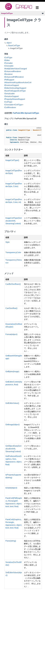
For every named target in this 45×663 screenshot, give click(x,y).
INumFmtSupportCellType (15, 91)
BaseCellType (14, 46)
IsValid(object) (11, 488)
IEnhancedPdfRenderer (14, 77)
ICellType (8, 58)
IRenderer (8, 74)
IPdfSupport (9, 80)
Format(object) (11, 334)
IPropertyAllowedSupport (14, 99)
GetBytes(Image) (12, 372)
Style (7, 242)
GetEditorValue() (12, 403)
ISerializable (9, 94)
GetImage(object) (12, 425)
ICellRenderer (10, 107)
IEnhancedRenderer (12, 71)
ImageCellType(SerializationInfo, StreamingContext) (13, 221)
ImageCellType (7, 13)
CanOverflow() (11, 308)
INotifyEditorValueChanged (15, 69)
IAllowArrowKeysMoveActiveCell (17, 83)
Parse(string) (10, 541)
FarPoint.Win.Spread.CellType (26, 113)
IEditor (7, 60)
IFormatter (8, 63)
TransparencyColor (13, 252)
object (8, 43)
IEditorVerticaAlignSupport (15, 88)
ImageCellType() (12, 160)
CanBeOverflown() (13, 284)
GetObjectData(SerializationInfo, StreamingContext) (13, 448)
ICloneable (8, 66)
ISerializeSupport (11, 96)
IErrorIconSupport (11, 85)
